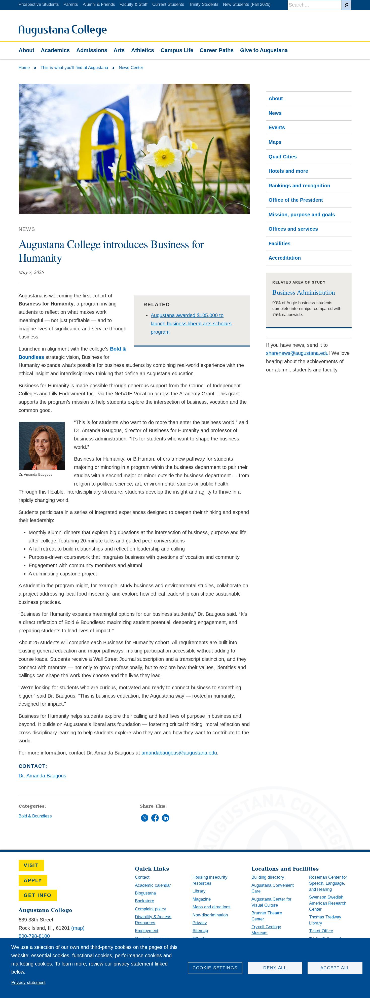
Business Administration (303, 292)
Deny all (275, 968)
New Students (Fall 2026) (247, 4)
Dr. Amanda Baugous (42, 775)
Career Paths (217, 50)
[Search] (347, 5)
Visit (31, 865)
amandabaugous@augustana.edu (179, 752)
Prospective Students (39, 4)
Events (277, 127)
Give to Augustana (264, 50)
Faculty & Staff (133, 4)
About (26, 50)
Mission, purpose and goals (302, 214)
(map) (78, 928)
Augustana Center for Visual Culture (271, 902)
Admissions (91, 50)
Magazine (202, 899)
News (275, 113)
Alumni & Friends (99, 4)
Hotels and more (288, 171)
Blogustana (145, 893)
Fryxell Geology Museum (266, 929)
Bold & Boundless (35, 816)
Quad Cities (283, 156)
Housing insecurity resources (210, 880)
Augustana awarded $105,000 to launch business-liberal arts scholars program (191, 323)
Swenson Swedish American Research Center (327, 903)
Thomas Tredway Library (325, 920)
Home (24, 67)
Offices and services (293, 229)
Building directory (267, 877)
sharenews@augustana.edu (297, 353)
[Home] (63, 35)
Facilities (279, 243)
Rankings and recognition (299, 185)
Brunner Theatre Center (266, 916)
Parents (70, 4)
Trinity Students (203, 4)
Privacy (200, 922)
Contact (142, 877)
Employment (146, 930)
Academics (55, 50)
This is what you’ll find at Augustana (74, 67)
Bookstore (144, 901)
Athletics (142, 50)
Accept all (335, 968)
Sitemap (200, 930)
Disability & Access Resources (153, 919)
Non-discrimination (210, 915)
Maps (275, 142)
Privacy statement (28, 982)
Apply (33, 880)
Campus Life (177, 50)
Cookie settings (215, 968)
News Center (131, 67)
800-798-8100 (34, 936)
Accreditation (285, 258)
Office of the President (296, 200)
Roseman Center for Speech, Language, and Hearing (328, 883)
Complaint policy (150, 909)
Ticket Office (321, 930)
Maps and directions (212, 907)
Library (199, 891)
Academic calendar (153, 885)
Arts (119, 50)
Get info (38, 895)
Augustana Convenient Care (272, 888)
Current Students (168, 4)
